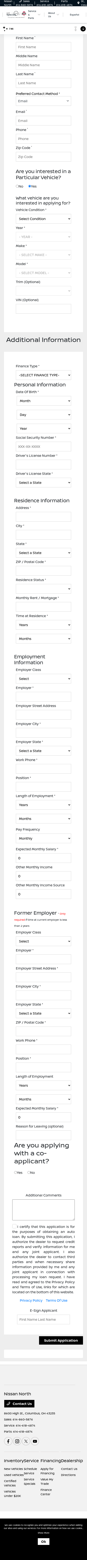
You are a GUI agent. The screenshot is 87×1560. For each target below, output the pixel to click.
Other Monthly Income (34, 867)
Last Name (25, 73)
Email (21, 111)
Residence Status (31, 579)
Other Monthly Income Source (40, 885)
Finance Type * (27, 366)
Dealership (72, 1460)
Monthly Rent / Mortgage (37, 598)
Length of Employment (35, 796)
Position (23, 777)
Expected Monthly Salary (37, 849)
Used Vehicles (14, 1475)
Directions (68, 1475)
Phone (22, 129)
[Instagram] (17, 1441)
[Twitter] (26, 1441)
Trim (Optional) (28, 282)
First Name (25, 37)
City (20, 525)
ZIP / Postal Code (31, 561)
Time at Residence (32, 616)
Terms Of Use (56, 1300)
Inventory (14, 1460)
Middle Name (26, 56)
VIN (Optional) (27, 300)
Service (31, 1460)
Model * (22, 264)
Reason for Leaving (40, 1126)
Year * (20, 227)
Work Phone (26, 759)
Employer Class (28, 669)
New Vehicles (13, 1469)
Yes (34, 186)
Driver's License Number (36, 455)
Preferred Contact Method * (38, 93)
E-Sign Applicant (43, 1310)
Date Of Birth (27, 392)
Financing (51, 1460)
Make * (21, 245)
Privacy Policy (31, 1300)
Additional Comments (43, 1195)
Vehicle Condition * (31, 209)
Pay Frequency (28, 829)
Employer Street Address (36, 705)
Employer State (29, 741)
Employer (25, 687)
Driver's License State (34, 473)
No (21, 186)
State (21, 543)
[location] (78, 3)
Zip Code (24, 147)
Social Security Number (36, 437)
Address (23, 507)
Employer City (28, 723)
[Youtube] (35, 1441)
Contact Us (22, 1403)
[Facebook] (8, 1441)
